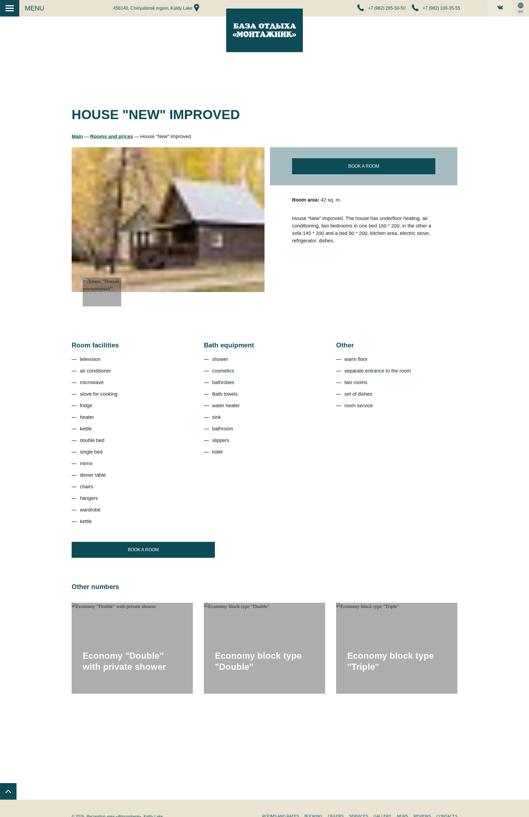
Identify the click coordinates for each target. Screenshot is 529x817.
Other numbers (95, 586)
